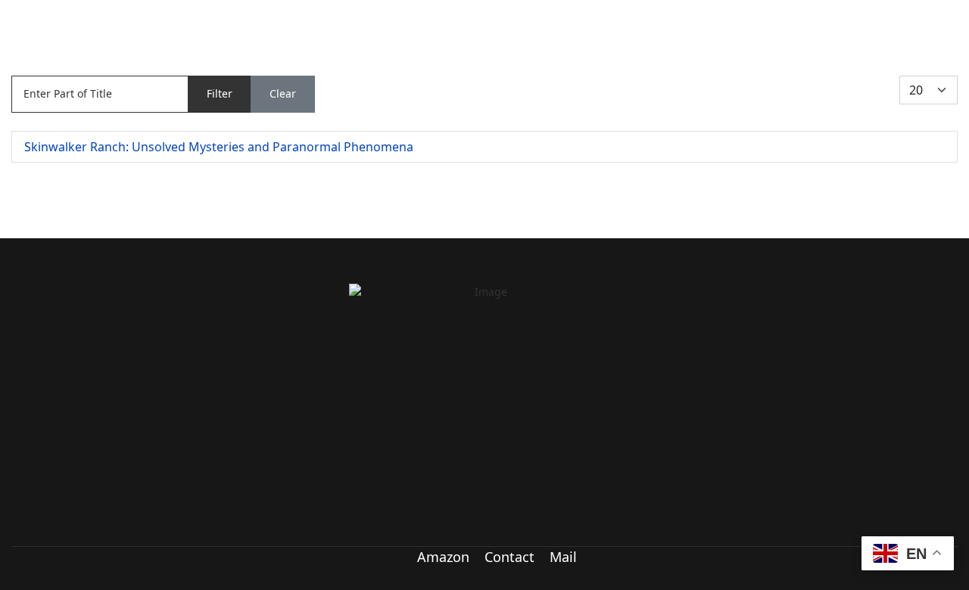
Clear (283, 93)
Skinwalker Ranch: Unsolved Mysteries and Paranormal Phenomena (218, 146)
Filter (219, 93)
